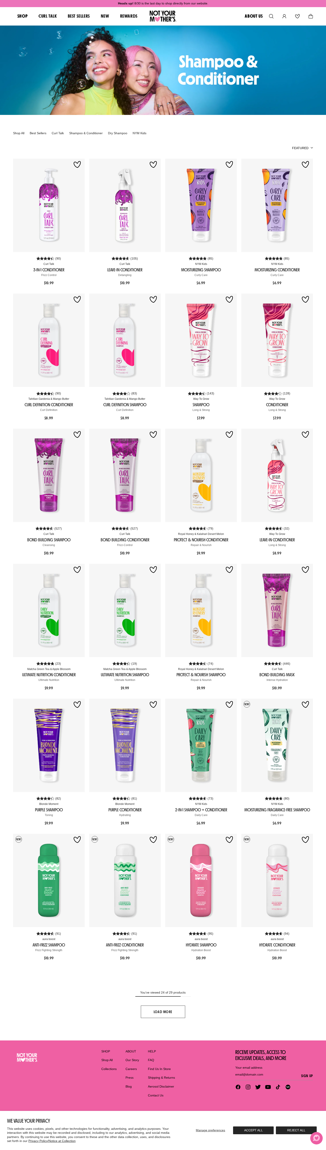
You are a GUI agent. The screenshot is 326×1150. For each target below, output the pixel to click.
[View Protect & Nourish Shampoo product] (201, 610)
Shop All (107, 1060)
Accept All (253, 1130)
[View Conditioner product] (277, 340)
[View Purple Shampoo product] (49, 745)
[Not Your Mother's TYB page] (288, 1087)
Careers (131, 1069)
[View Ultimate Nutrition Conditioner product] (49, 610)
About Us (254, 16)
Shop (23, 16)
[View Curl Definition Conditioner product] (49, 340)
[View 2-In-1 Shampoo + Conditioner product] (201, 745)
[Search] (271, 16)
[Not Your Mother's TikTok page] (278, 1087)
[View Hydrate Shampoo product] (201, 880)
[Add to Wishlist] (77, 165)
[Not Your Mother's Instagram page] (248, 1087)
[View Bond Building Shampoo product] (49, 475)
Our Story (132, 1060)
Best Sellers (79, 16)
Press (130, 1077)
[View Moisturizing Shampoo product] (201, 205)
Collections (109, 1069)
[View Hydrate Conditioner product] (277, 880)
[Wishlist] (297, 16)
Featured (300, 148)
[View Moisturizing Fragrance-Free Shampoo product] (277, 745)
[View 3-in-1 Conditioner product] (49, 205)
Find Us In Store (159, 1069)
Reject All (296, 1130)
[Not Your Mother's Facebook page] (238, 1087)
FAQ (151, 1060)
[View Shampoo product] (201, 340)
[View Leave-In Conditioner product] (125, 205)
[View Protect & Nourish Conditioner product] (201, 475)
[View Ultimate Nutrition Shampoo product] (125, 610)
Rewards (129, 16)
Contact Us (155, 1095)
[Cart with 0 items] (310, 16)
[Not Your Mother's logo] (27, 1057)
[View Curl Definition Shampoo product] (125, 340)
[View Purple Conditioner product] (125, 745)
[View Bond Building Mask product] (277, 610)
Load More (163, 1012)
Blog (129, 1086)
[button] (316, 1138)
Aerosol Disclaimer (161, 1086)
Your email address (248, 1067)
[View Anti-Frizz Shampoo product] (49, 880)
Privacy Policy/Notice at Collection (52, 1141)
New (105, 16)
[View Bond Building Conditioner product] (125, 475)
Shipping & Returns (161, 1077)
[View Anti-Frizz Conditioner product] (125, 880)
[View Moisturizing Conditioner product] (277, 205)
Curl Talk (48, 16)
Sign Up (307, 1076)
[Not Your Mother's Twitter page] (258, 1087)
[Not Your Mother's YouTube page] (268, 1087)
